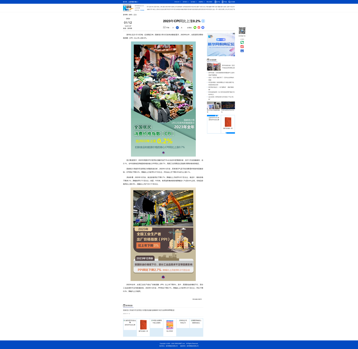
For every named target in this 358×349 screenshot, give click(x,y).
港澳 (172, 6)
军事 (213, 6)
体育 (201, 6)
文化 (204, 6)
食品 (154, 9)
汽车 (151, 9)
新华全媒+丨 (212, 72)
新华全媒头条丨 (227, 65)
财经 (166, 6)
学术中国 (173, 9)
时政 (158, 6)
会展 (199, 9)
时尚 (207, 9)
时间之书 (183, 322)
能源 (196, 9)
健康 (210, 6)
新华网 (125, 14)
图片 (222, 6)
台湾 (175, 6)
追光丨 (210, 77)
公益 (213, 9)
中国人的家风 (156, 322)
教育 (189, 6)
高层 (155, 6)
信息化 (163, 9)
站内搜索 (232, 1)
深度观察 (213, 60)
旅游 (193, 9)
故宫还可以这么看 (130, 324)
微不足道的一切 (143, 331)
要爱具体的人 (196, 322)
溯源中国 (186, 9)
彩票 (202, 9)
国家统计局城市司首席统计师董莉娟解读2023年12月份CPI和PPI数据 (148, 310)
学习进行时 (150, 6)
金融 (148, 9)
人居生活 (158, 9)
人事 (160, 6)
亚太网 (222, 9)
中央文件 (232, 6)
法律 (228, 6)
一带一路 (217, 9)
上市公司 (227, 9)
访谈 (216, 6)
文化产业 (232, 9)
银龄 (182, 9)
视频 (219, 6)
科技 (192, 6)
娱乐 (205, 9)
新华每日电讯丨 (213, 87)
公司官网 (137, 8)
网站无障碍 (209, 1)
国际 (163, 6)
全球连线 (185, 6)
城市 (190, 9)
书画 (207, 6)
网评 (169, 6)
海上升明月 (170, 331)
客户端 (218, 1)
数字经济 (167, 9)
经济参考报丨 (212, 82)
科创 (195, 6)
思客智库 (179, 6)
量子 (198, 6)
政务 (225, 6)
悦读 (210, 9)
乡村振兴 (178, 9)
